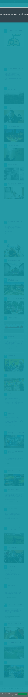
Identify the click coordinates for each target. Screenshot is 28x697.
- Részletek (15, 695)
